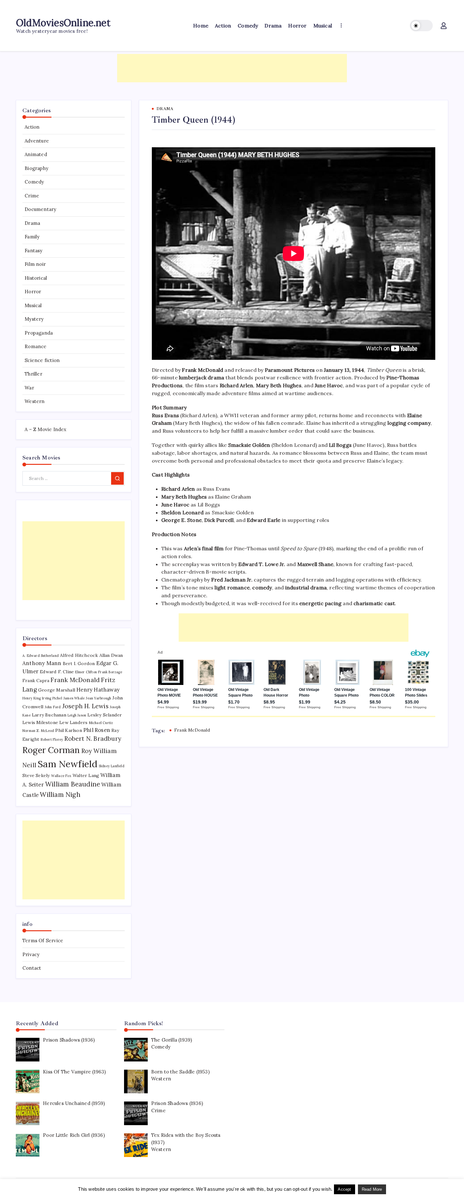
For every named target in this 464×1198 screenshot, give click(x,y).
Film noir (35, 264)
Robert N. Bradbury (92, 738)
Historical (36, 278)
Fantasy (33, 251)
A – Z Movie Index (45, 429)
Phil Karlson (68, 730)
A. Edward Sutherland (40, 655)
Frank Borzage (110, 672)
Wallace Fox (61, 776)
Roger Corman (51, 750)
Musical (33, 305)
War (29, 388)
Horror (33, 292)
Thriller (33, 374)
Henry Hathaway (98, 689)
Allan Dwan (111, 655)
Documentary (40, 209)
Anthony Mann (41, 663)
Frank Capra (35, 680)
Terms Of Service (42, 941)
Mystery (34, 319)
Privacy (30, 954)
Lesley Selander (104, 715)
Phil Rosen (96, 730)
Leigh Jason (77, 715)
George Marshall (56, 690)
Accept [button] (344, 1189)
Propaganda (39, 333)
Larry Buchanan (49, 715)
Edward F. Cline (57, 672)
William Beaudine (72, 784)
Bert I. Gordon (79, 663)
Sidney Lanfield (111, 766)
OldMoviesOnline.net (63, 23)
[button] (421, 25)
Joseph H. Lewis (85, 706)
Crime (32, 196)
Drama (32, 223)
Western (35, 401)
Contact (31, 968)
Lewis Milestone (40, 722)
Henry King (31, 698)
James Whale (74, 698)
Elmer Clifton (86, 672)
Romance (35, 346)
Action (32, 127)
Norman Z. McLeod (38, 730)
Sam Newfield (67, 764)
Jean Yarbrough (98, 698)
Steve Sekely (36, 775)
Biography (36, 168)
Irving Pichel (52, 698)
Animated (36, 154)
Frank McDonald (192, 730)
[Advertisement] (232, 68)
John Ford (53, 707)
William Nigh (60, 794)
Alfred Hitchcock (79, 655)
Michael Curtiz (101, 723)
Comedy (34, 182)
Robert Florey (52, 739)
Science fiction (42, 360)
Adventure (37, 141)
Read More (372, 1189)
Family (32, 237)
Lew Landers (73, 722)
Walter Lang (86, 775)
